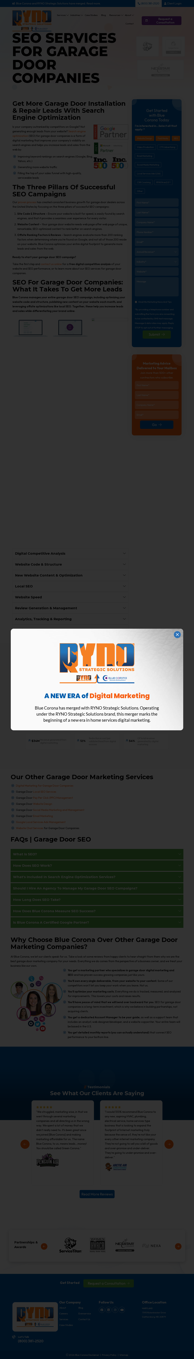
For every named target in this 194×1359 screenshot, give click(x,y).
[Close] (177, 634)
